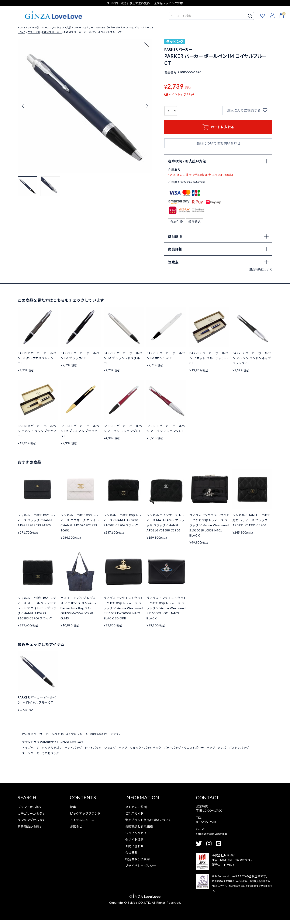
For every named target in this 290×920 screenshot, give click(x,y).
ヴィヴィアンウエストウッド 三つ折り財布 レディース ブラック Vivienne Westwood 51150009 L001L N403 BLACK (166, 608)
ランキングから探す (31, 820)
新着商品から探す (30, 826)
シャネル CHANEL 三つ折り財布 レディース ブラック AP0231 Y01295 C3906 (251, 520)
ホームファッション (53, 27)
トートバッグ (93, 747)
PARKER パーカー (52, 32)
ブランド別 (34, 32)
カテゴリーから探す (31, 813)
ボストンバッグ (239, 747)
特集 (73, 807)
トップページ (30, 747)
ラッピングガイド (137, 833)
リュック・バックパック (145, 747)
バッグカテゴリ (52, 747)
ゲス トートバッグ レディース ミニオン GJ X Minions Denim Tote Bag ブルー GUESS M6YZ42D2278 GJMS (80, 608)
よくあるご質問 (136, 807)
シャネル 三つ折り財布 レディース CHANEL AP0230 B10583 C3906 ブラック (123, 520)
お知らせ (76, 826)
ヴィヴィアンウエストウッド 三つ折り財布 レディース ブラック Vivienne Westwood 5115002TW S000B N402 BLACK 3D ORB (124, 608)
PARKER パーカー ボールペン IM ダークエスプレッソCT (37, 358)
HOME (21, 27)
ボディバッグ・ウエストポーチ (184, 747)
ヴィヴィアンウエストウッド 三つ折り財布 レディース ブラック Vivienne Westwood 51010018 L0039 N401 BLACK (209, 525)
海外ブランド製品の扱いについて (148, 820)
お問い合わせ (134, 846)
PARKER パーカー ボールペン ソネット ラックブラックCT (37, 431)
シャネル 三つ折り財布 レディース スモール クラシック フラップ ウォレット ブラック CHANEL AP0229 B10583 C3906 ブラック (37, 608)
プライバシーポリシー (140, 865)
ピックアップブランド (85, 813)
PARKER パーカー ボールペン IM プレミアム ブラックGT (80, 431)
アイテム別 (34, 27)
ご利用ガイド (134, 813)
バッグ (211, 747)
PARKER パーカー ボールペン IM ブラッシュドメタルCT (123, 358)
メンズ (222, 747)
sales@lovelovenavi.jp (211, 833)
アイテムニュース (82, 820)
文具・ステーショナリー (79, 27)
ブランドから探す (30, 807)
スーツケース (30, 753)
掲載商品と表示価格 (139, 826)
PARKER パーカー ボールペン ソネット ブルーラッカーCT (208, 358)
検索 (250, 16)
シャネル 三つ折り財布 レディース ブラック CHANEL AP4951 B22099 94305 (37, 520)
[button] (146, 106)
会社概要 (131, 852)
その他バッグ (50, 753)
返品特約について (260, 269)
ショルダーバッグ (115, 747)
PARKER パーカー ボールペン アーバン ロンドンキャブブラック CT (251, 358)
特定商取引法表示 (137, 859)
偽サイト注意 (134, 839)
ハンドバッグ (73, 747)
